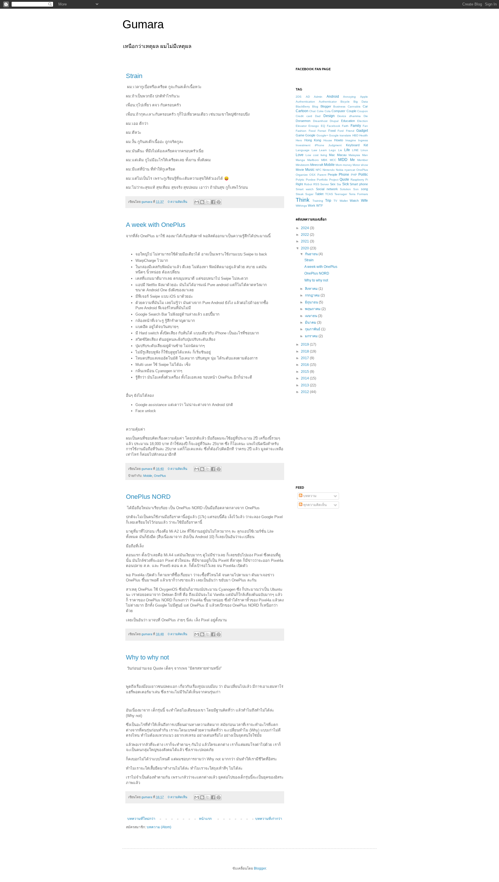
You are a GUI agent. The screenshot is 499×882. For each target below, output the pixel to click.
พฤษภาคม (313, 309)
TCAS (329, 194)
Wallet (344, 200)
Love (300, 155)
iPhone (319, 145)
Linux (364, 150)
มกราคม (312, 336)
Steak (300, 194)
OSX (312, 174)
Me (352, 160)
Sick (345, 184)
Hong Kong (312, 140)
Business (339, 106)
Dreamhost (320, 121)
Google (310, 135)
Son (356, 189)
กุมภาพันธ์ (313, 329)
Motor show (360, 164)
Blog (315, 106)
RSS (316, 184)
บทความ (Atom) (159, 827)
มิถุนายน (312, 302)
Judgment (335, 145)
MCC (333, 160)
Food (332, 130)
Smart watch (305, 189)
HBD (355, 135)
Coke (320, 111)
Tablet (319, 194)
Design (329, 116)
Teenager (340, 194)
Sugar (309, 194)
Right (299, 184)
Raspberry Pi (359, 179)
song (364, 189)
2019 (305, 344)
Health (363, 135)
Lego (332, 150)
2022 (305, 235)
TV (335, 200)
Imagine (350, 140)
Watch (354, 200)
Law (314, 150)
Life (347, 150)
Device (341, 116)
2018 (305, 351)
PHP (354, 174)
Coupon (362, 111)
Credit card (304, 116)
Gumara (143, 24)
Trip (328, 201)
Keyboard (353, 145)
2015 (305, 372)
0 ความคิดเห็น (177, 201)
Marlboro (313, 160)
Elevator (301, 125)
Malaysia (354, 155)
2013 (305, 385)
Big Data (360, 101)
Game (300, 135)
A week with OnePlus (155, 224)
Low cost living (316, 155)
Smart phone (359, 184)
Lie (340, 150)
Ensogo (313, 125)
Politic (363, 175)
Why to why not (147, 657)
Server (324, 184)
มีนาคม (311, 322)
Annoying (349, 96)
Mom (339, 164)
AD (308, 96)
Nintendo (329, 169)
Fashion (301, 130)
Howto (338, 140)
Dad (318, 116)
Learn (323, 150)
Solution (345, 189)
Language (303, 150)
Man (365, 155)
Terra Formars (358, 194)
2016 (305, 365)
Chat (312, 111)
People (332, 174)
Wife (364, 201)
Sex (333, 184)
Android (333, 96)
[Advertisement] (332, 439)
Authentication (305, 101)
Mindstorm (302, 164)
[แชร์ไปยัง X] (208, 202)
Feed (312, 130)
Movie (300, 169)
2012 (305, 392)
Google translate (340, 135)
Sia (339, 184)
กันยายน (312, 254)
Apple (364, 96)
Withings (301, 205)
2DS (298, 96)
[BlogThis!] (202, 202)
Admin (318, 96)
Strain (134, 75)
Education (348, 121)
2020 (305, 248)
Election (362, 121)
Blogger (326, 106)
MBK (324, 160)
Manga (300, 160)
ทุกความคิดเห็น (314, 505)
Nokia (339, 169)
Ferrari (322, 130)
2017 (305, 358)
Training (317, 200)
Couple (351, 111)
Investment (303, 145)
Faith (345, 125)
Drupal (334, 121)
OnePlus (160, 475)
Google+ (322, 135)
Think (303, 200)
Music (309, 170)
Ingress (363, 140)
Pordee (311, 179)
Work (311, 205)
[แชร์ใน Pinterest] (218, 202)
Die (366, 116)
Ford (341, 130)
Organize (302, 174)
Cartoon (302, 111)
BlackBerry (303, 106)
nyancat (350, 169)
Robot (308, 184)
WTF (319, 205)
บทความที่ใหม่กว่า (141, 819)
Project (333, 179)
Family (356, 126)
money (347, 164)
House (327, 140)
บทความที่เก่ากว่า (268, 819)
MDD (342, 159)
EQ (323, 125)
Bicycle (345, 101)
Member (362, 160)
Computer (338, 111)
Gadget (362, 131)
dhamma (355, 116)
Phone (344, 175)
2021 (305, 241)
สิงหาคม (312, 289)
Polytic (300, 179)
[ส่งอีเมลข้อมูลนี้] (197, 202)
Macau (342, 155)
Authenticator (328, 101)
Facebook (333, 125)
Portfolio (322, 179)
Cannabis (354, 106)
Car (365, 106)
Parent (321, 174)
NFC (318, 169)
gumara (147, 201)
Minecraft (316, 164)
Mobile (147, 475)
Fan (365, 125)
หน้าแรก (205, 819)
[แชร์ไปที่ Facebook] (213, 202)
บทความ (309, 496)
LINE (355, 150)
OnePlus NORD (148, 496)
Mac (332, 155)
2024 (305, 228)
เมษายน (311, 316)
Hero (299, 140)
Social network (327, 189)
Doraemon (303, 121)
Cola (328, 111)
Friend (350, 130)
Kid (366, 145)
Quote (344, 179)
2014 (305, 378)
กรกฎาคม (313, 295)
